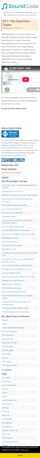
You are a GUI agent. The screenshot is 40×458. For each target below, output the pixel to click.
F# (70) (4, 396)
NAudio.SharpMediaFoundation (13, 328)
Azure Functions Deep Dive (11, 209)
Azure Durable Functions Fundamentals (16, 230)
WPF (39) (5, 408)
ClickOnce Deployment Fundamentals (15, 312)
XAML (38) (5, 415)
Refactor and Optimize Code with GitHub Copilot (19, 195)
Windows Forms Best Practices (13, 281)
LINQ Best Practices (9, 216)
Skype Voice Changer (9, 343)
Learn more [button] (25, 450)
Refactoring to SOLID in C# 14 (12, 191)
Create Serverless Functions (12, 245)
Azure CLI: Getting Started (11, 273)
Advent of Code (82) (9, 385)
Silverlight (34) (7, 423)
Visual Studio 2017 (27, 34)
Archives (6, 369)
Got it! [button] (20, 455)
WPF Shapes (6, 362)
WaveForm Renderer (9, 331)
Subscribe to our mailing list (11, 172)
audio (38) (5, 412)
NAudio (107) (6, 381)
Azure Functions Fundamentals (13, 227)
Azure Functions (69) (9, 400)
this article (15, 104)
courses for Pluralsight (9, 148)
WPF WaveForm (8, 335)
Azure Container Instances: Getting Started (17, 265)
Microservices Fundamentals (12, 213)
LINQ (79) (5, 389)
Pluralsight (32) (7, 427)
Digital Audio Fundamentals (12, 284)
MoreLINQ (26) (7, 438)
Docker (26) (6, 434)
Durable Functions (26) (10, 430)
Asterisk (5, 358)
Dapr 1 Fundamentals (9, 242)
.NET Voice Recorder (9, 365)
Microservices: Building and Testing (14, 205)
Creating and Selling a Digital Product (15, 308)
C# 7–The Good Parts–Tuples (17, 22)
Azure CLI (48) (7, 404)
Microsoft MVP (10, 140)
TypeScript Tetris (8, 339)
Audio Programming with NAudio (14, 292)
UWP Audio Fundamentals (11, 288)
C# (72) (4, 393)
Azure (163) (6, 378)
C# (22, 28)
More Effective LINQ (9, 249)
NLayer (4, 324)
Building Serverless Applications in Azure (16, 269)
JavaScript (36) (7, 419)
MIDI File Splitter (7, 350)
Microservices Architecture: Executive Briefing (18, 234)
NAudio (4, 320)
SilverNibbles (6, 354)
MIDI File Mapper (8, 347)
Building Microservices (10, 238)
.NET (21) (5, 445)
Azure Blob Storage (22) (10, 442)
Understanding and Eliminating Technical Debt (18, 277)
